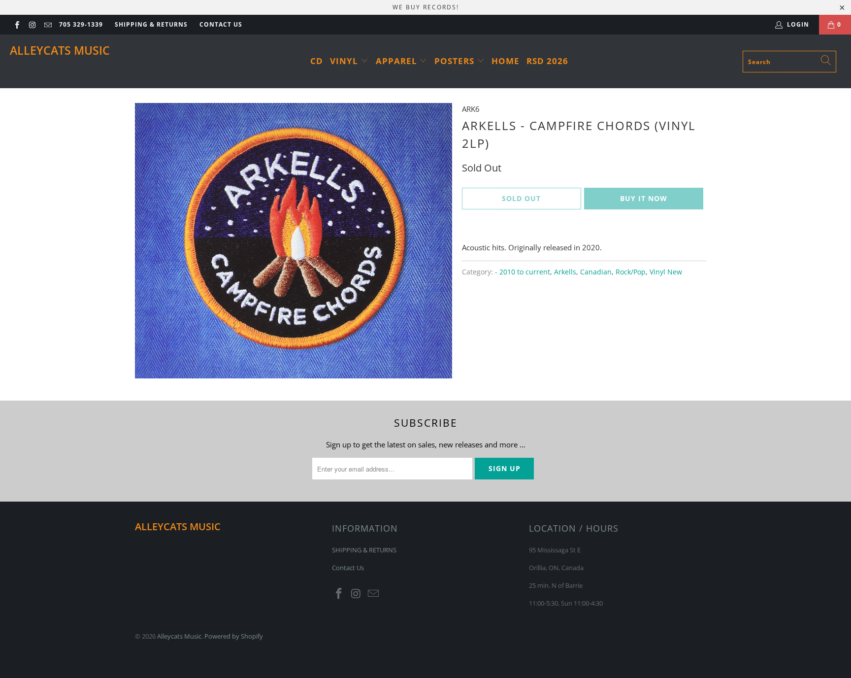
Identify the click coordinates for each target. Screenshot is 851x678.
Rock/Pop (631, 272)
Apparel (398, 61)
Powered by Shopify (233, 636)
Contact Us (220, 24)
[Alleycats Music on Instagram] (32, 24)
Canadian (596, 272)
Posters (455, 61)
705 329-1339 (81, 24)
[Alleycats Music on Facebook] (16, 24)
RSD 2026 (547, 61)
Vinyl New (666, 272)
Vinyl (345, 61)
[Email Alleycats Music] (47, 24)
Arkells (565, 272)
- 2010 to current (522, 272)
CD (316, 61)
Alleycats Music (60, 50)
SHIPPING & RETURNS (151, 24)
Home (505, 61)
